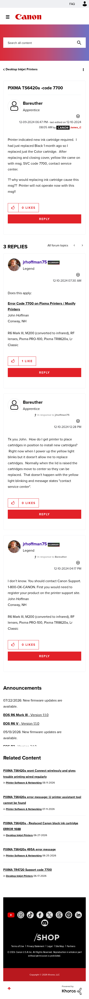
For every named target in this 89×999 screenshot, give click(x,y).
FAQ (72, 4)
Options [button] (83, 69)
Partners (71, 946)
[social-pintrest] (68, 914)
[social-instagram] (20, 914)
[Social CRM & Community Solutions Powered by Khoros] (71, 989)
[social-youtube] (11, 914)
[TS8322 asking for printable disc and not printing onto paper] (82, 245)
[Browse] (9, 16)
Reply (44, 219)
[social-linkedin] (78, 914)
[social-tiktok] (30, 914)
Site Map (60, 946)
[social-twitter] (49, 914)
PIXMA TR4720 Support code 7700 (27, 869)
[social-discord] (44, 922)
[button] (13, 207)
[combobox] (44, 42)
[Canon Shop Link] (44, 937)
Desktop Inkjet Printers (22, 69)
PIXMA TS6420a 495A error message (29, 849)
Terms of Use (17, 946)
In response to (53, 415)
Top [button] (9, 988)
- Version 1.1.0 (26, 714)
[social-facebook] (40, 914)
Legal (50, 946)
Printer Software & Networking (24, 782)
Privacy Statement (35, 946)
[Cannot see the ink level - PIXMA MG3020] (74, 245)
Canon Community (28, 17)
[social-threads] (59, 914)
